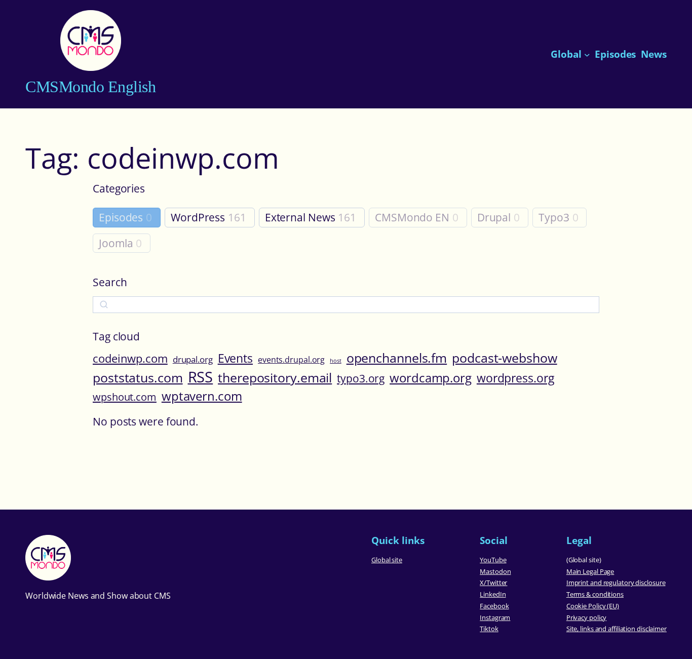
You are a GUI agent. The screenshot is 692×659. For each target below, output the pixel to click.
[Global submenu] (587, 54)
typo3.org (361, 378)
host (335, 360)
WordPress (198, 217)
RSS (200, 377)
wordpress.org (515, 378)
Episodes (121, 217)
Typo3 (554, 217)
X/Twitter (493, 582)
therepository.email (275, 377)
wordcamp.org (431, 378)
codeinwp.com (130, 358)
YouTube (493, 559)
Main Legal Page (590, 571)
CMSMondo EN (412, 217)
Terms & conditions (595, 594)
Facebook (494, 605)
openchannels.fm (397, 357)
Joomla (116, 243)
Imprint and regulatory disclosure (616, 582)
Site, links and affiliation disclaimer (616, 628)
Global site (386, 559)
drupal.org (193, 359)
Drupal (494, 217)
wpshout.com (125, 397)
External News (300, 217)
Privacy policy (586, 617)
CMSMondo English (90, 87)
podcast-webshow (504, 357)
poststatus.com (138, 377)
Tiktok (489, 628)
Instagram (495, 617)
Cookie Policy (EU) (592, 605)
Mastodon (495, 571)
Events (235, 358)
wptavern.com (202, 395)
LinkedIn (493, 594)
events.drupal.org (291, 360)
